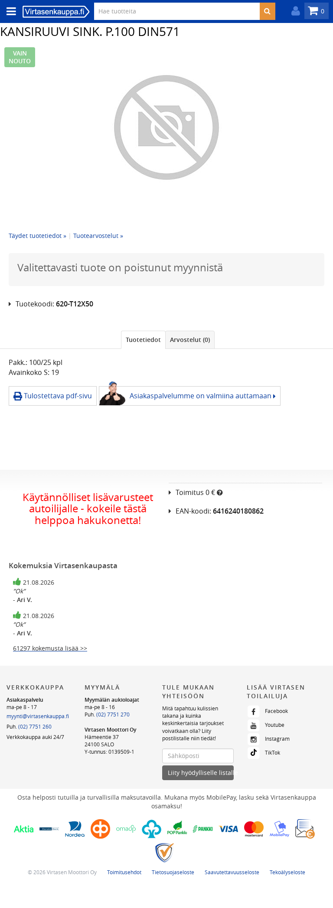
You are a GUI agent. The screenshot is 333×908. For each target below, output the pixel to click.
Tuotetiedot (143, 339)
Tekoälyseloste (287, 872)
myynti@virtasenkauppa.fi (38, 716)
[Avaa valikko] (8, 11)
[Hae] (267, 11)
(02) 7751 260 (35, 726)
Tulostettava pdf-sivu (57, 395)
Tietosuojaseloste (173, 872)
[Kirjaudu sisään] (293, 11)
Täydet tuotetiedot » (37, 235)
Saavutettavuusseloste (232, 872)
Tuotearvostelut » (98, 235)
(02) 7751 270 (113, 714)
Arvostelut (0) (190, 339)
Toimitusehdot (124, 872)
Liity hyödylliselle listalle (201, 772)
